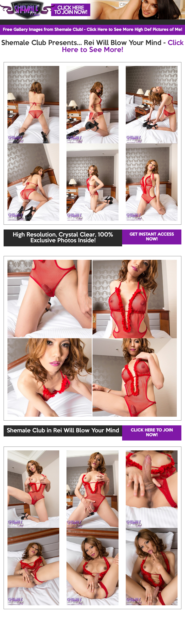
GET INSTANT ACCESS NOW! (152, 237)
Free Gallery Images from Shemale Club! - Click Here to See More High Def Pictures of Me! (92, 30)
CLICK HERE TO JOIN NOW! (152, 432)
